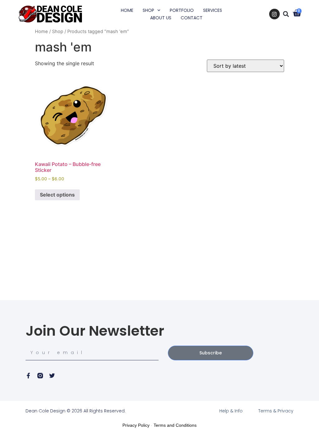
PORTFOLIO (182, 10)
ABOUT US (160, 18)
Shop (57, 31)
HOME (127, 10)
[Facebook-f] (28, 375)
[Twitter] (52, 375)
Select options (57, 195)
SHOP (148, 10)
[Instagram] (274, 14)
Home (41, 31)
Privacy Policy (136, 425)
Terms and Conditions (175, 425)
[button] (286, 14)
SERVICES (212, 10)
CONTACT (191, 18)
